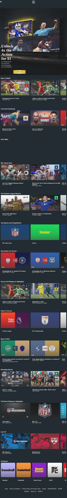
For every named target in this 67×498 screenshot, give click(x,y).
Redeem (26, 491)
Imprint (44, 489)
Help (6, 489)
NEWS (60, 489)
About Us (33, 491)
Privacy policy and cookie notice (31, 489)
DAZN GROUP (52, 489)
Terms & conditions (14, 489)
